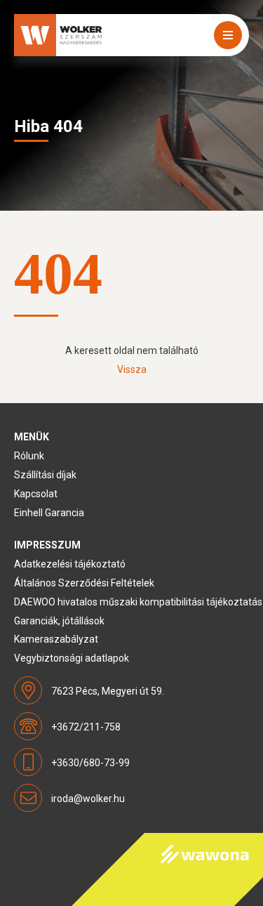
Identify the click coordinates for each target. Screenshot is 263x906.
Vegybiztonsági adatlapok (71, 658)
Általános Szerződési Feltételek (84, 583)
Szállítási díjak (45, 474)
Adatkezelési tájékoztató (70, 564)
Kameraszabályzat (56, 639)
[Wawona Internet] (167, 869)
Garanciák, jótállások (59, 620)
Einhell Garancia (49, 512)
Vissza (132, 369)
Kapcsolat (36, 493)
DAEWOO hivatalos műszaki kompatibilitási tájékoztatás (138, 602)
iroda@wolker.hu (88, 798)
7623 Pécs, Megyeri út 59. (107, 691)
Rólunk (29, 455)
